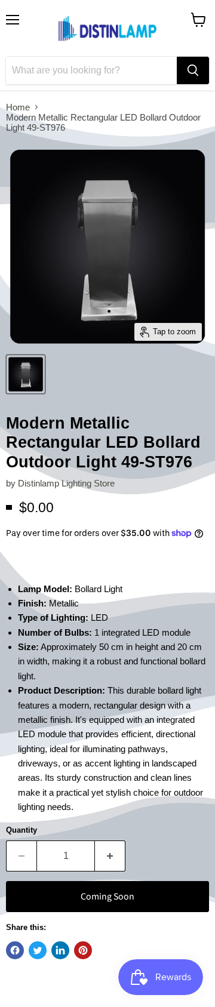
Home (18, 107)
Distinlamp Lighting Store (66, 483)
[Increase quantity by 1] (110, 855)
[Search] (193, 70)
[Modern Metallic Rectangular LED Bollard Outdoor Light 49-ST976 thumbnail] (26, 374)
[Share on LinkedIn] (60, 950)
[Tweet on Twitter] (38, 950)
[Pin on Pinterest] (83, 950)
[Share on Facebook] (15, 950)
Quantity (21, 830)
